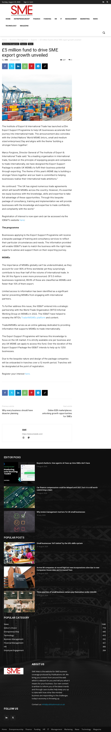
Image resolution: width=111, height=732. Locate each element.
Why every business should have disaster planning (17, 412)
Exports (34, 40)
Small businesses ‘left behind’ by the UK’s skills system (60, 543)
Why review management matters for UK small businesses (61, 512)
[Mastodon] (29, 438)
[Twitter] (107, 2)
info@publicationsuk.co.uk (53, 704)
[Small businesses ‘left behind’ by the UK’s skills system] (19, 553)
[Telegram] (38, 66)
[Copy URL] (45, 66)
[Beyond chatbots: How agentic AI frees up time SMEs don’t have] (19, 473)
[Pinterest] (31, 66)
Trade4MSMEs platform (33, 317)
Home (4, 40)
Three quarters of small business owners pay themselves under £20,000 (66, 592)
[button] (103, 32)
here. (27, 373)
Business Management (19, 40)
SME (6, 60)
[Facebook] (5, 66)
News (31, 44)
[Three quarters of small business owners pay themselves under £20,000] (19, 602)
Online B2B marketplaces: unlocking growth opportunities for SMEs (57, 413)
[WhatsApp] (25, 66)
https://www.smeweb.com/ (32, 434)
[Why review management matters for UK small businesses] (19, 521)
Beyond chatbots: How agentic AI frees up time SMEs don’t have (63, 463)
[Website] (24, 438)
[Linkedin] (103, 2)
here (22, 220)
